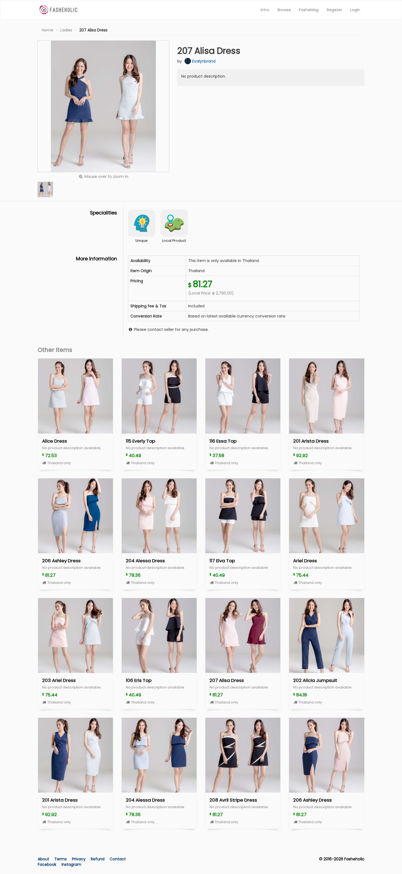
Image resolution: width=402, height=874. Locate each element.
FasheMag (309, 10)
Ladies (66, 30)
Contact (118, 859)
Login (355, 10)
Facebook (47, 864)
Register (334, 10)
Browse (284, 10)
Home (47, 30)
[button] (45, 189)
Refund (98, 859)
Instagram (71, 864)
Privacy (79, 859)
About (43, 859)
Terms (61, 859)
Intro (265, 10)
